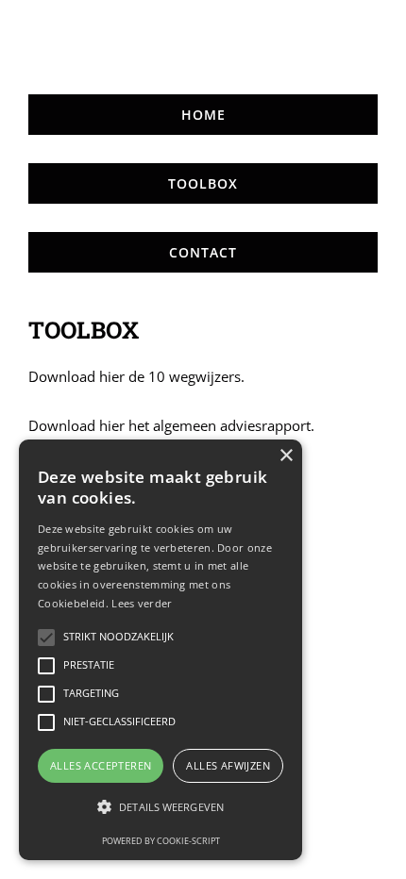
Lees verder (141, 603)
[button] (160, 807)
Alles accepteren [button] (100, 765)
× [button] (286, 456)
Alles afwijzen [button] (228, 765)
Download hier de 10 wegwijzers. (136, 376)
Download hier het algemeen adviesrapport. (171, 425)
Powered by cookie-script (161, 841)
